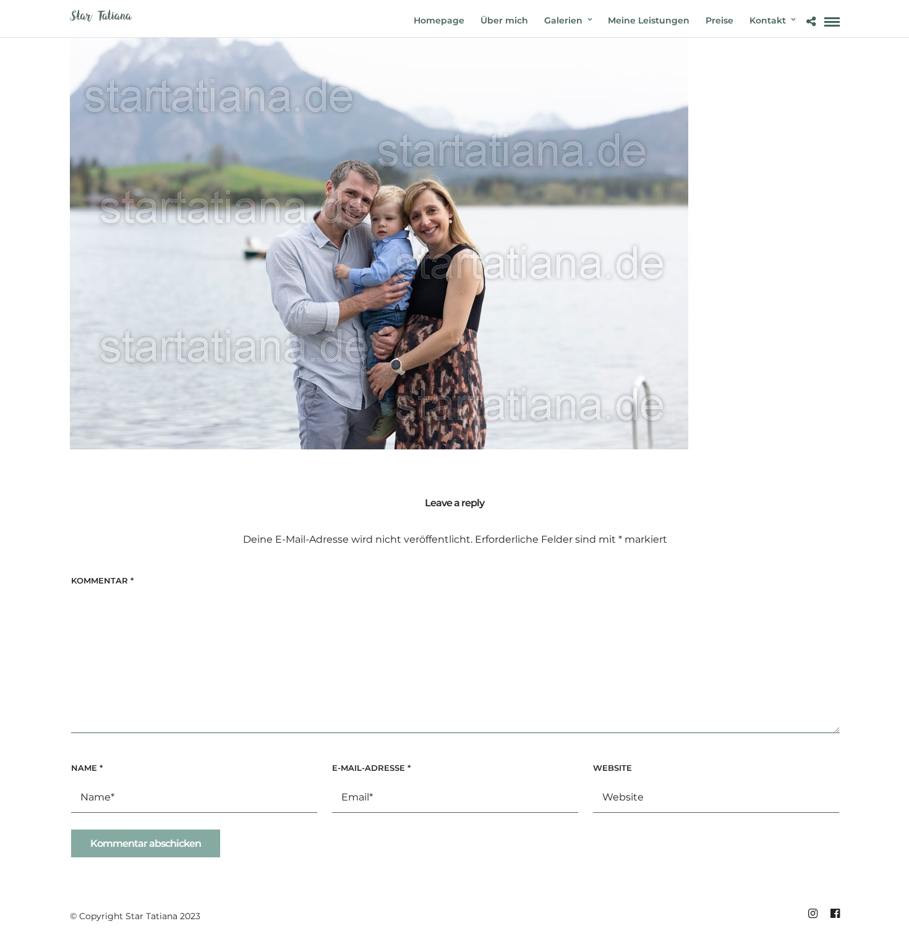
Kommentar (102, 580)
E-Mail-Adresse (371, 768)
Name (87, 768)
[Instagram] (812, 913)
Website (612, 768)
